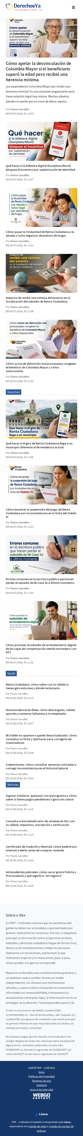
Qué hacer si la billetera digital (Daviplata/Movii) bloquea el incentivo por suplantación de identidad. (41, 167)
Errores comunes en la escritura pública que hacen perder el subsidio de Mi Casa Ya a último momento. (40, 581)
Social (11, 673)
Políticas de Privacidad (41, 1076)
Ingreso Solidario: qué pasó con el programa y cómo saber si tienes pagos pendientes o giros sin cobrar (41, 797)
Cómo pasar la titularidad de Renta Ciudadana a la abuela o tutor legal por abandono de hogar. (40, 233)
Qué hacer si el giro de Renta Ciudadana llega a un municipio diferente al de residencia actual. (39, 445)
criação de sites (37, 1126)
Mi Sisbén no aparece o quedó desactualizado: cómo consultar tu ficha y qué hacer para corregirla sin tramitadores (41, 739)
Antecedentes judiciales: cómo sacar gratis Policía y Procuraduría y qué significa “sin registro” (41, 874)
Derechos (13, 392)
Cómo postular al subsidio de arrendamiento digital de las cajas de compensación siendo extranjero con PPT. (41, 648)
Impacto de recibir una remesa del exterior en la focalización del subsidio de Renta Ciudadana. (38, 299)
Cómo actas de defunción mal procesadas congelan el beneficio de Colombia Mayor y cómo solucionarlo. (41, 367)
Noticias (12, 784)
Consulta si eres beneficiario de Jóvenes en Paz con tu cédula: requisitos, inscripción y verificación (40, 823)
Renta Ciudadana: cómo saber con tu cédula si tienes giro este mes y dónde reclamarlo (37, 686)
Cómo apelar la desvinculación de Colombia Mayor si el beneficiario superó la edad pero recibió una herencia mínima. (38, 71)
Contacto (41, 1085)
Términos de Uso (41, 1081)
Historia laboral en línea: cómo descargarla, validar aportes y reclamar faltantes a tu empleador (40, 711)
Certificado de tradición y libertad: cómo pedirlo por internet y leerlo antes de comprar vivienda (41, 848)
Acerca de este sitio (41, 1089)
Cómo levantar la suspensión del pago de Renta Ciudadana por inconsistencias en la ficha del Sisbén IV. (41, 513)
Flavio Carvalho (19, 109)
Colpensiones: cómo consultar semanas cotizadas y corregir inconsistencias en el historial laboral (41, 766)
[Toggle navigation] (73, 7)
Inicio (42, 1072)
